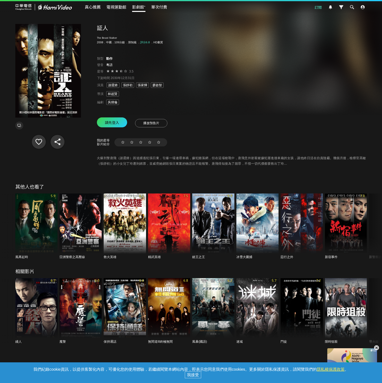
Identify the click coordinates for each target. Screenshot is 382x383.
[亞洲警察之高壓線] (80, 226)
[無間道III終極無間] (169, 311)
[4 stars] (149, 142)
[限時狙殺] (346, 311)
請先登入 (112, 122)
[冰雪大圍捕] (257, 226)
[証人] (39, 142)
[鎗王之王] (213, 226)
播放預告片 (151, 123)
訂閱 (318, 7)
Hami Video (43, 7)
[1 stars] (122, 142)
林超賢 (112, 94)
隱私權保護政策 (331, 369)
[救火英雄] (125, 226)
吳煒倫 (112, 102)
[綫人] (36, 311)
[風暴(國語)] (213, 311)
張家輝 (142, 85)
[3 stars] (140, 142)
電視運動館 (116, 7)
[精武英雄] (169, 226)
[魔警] (80, 311)
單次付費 (159, 7)
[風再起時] (36, 226)
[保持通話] (125, 311)
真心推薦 (93, 7)
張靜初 (128, 85)
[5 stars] (158, 142)
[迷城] (257, 311)
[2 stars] (131, 142)
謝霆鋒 (113, 85)
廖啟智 (157, 85)
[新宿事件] (346, 226)
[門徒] (302, 311)
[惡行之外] (302, 226)
